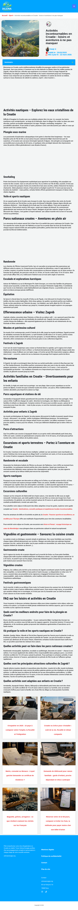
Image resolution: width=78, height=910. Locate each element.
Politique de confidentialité (51, 856)
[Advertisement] (39, 94)
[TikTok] (46, 892)
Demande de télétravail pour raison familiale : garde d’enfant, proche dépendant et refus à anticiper (58, 775)
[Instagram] (42, 892)
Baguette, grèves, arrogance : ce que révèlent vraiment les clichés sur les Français (20, 821)
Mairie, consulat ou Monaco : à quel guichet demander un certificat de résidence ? (20, 775)
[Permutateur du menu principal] (74, 6)
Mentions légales (47, 850)
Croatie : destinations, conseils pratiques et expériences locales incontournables (42, 509)
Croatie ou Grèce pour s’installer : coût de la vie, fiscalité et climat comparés (58, 730)
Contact (44, 863)
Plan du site (45, 869)
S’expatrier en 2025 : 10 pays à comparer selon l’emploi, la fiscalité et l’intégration (20, 730)
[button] (72, 62)
